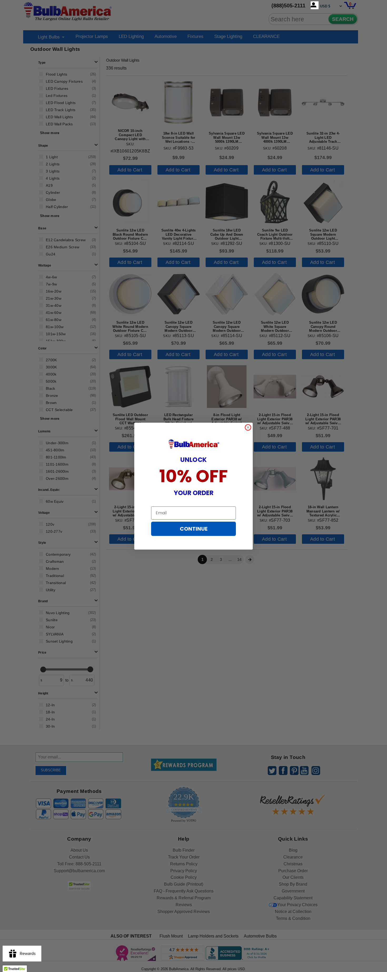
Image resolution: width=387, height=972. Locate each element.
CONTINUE (193, 528)
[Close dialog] (248, 427)
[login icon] (315, 5)
